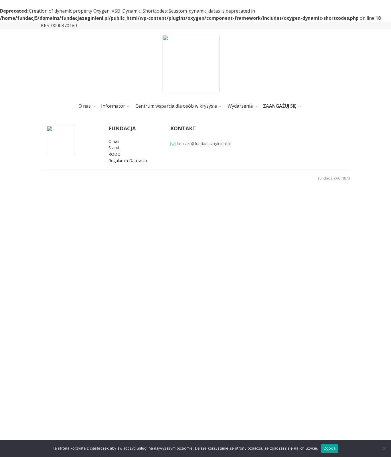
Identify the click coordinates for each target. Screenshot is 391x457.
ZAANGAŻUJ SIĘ (280, 106)
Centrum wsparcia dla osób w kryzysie (176, 106)
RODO (114, 154)
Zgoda (329, 448)
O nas (84, 106)
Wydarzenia (240, 106)
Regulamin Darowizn (127, 160)
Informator (113, 106)
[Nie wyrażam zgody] (384, 448)
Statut (114, 147)
